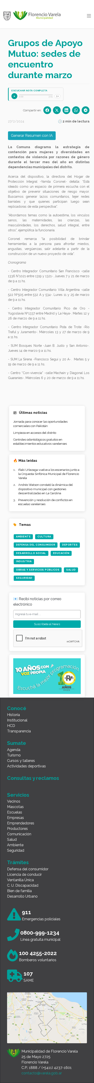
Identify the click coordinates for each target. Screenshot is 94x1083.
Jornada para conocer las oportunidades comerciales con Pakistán (40, 423)
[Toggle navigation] (89, 15)
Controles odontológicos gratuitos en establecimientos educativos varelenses (40, 441)
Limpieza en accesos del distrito (34, 432)
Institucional (17, 720)
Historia (13, 715)
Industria (24, 561)
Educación (61, 553)
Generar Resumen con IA (32, 135)
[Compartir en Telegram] (85, 110)
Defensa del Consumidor (35, 544)
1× (57, 96)
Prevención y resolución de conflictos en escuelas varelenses (45, 502)
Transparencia (19, 731)
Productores (17, 828)
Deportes (70, 544)
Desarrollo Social (31, 553)
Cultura (44, 536)
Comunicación (19, 834)
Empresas (15, 818)
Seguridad (24, 577)
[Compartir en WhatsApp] (76, 110)
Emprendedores (20, 823)
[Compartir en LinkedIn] (66, 110)
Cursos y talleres (21, 761)
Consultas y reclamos (33, 778)
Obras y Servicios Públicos (37, 569)
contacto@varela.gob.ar (41, 1073)
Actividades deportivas (26, 766)
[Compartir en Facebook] (47, 110)
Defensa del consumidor (27, 869)
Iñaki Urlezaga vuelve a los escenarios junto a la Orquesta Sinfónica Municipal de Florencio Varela (48, 474)
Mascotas (15, 807)
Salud (71, 569)
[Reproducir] (14, 96)
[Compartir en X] (57, 110)
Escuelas (14, 812)
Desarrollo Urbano (22, 896)
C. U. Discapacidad (22, 885)
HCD (11, 726)
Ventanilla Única (20, 880)
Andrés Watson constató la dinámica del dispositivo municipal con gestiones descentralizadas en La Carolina (45, 489)
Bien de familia (19, 891)
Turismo (14, 755)
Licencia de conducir (24, 874)
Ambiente (23, 536)
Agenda (13, 750)
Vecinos (13, 801)
